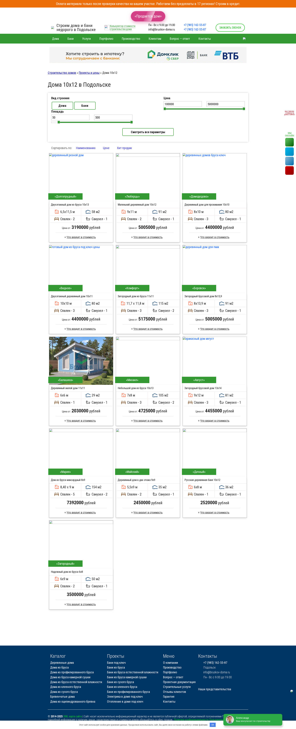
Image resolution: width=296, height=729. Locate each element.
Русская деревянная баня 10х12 (202, 480)
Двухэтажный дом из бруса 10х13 (70, 204)
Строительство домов (62, 73)
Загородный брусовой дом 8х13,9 (203, 296)
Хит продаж (124, 148)
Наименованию (85, 148)
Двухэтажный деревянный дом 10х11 (72, 296)
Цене (106, 148)
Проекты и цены (89, 73)
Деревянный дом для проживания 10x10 (206, 204)
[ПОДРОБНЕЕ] (81, 177)
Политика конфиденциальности (191, 719)
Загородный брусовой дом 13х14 (202, 388)
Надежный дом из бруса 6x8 (67, 571)
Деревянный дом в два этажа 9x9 (136, 480)
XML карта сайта (72, 716)
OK (212, 725)
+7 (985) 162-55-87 (195, 25)
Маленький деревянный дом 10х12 (137, 204)
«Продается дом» (148, 16)
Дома (62, 105)
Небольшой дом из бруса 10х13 (135, 388)
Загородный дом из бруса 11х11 (136, 296)
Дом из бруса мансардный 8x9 (68, 480)
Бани (84, 105)
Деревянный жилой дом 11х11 (68, 388)
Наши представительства (214, 689)
